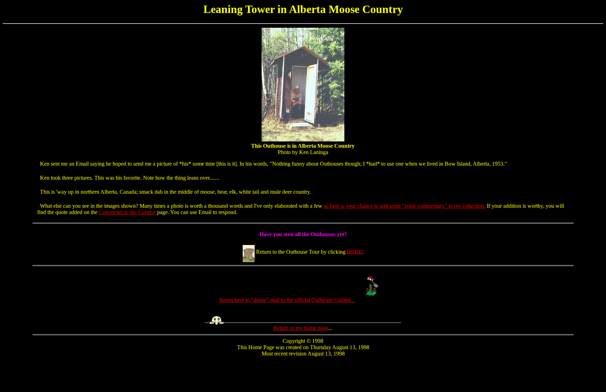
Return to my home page (301, 328)
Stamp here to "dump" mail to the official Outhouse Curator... (287, 300)
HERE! (355, 251)
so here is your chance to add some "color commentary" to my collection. (404, 206)
